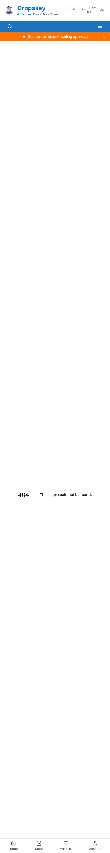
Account (95, 849)
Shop (39, 849)
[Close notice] (104, 37)
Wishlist (66, 849)
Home (13, 849)
